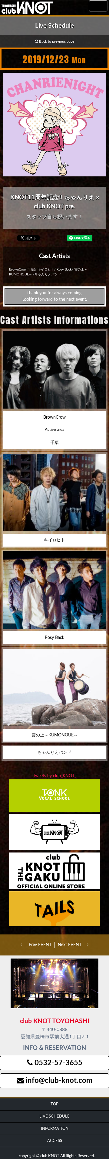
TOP (54, 1104)
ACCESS (54, 1141)
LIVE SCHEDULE (54, 1116)
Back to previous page (56, 41)
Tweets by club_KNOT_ (54, 776)
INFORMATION (54, 1128)
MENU (98, 6)
